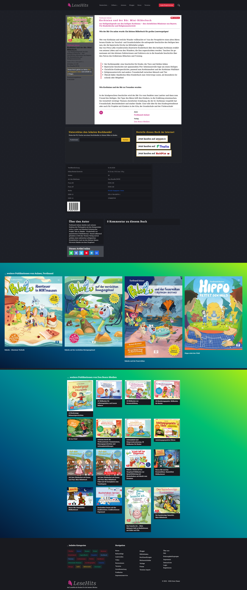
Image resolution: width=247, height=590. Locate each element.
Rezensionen (119, 563)
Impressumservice (121, 575)
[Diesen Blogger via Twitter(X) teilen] (81, 253)
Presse (142, 566)
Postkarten (119, 572)
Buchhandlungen (146, 557)
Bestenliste (103, 5)
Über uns (166, 551)
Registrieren (167, 568)
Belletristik (87, 567)
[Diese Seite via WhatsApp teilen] (71, 253)
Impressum (167, 559)
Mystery (103, 551)
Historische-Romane (74, 563)
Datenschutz (167, 562)
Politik (91, 559)
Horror (79, 551)
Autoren (123, 5)
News (139, 5)
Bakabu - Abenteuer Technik (15, 350)
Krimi (95, 551)
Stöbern (114, 5)
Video (117, 560)
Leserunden (119, 557)
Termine (147, 5)
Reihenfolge (119, 554)
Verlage (142, 563)
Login (165, 565)
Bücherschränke (145, 560)
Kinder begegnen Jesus (116, 190)
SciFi (78, 567)
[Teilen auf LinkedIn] (91, 253)
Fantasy (71, 559)
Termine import (145, 570)
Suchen (125, 140)
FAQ (164, 553)
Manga (70, 567)
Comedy (101, 563)
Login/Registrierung (166, 5)
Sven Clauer (176, 581)
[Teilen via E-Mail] (96, 253)
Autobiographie (90, 563)
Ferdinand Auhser (142, 115)
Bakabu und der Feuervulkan (135, 361)
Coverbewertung (120, 569)
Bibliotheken (144, 554)
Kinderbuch (72, 555)
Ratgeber (94, 555)
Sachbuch (176, 18)
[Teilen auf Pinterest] (86, 253)
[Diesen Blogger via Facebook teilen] (76, 253)
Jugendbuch (84, 555)
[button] (178, 5)
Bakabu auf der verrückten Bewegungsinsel (80, 350)
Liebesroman (81, 559)
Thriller (70, 551)
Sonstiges (98, 567)
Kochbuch (104, 555)
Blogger (131, 5)
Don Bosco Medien (142, 121)
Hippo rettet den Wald (192, 353)
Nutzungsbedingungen (171, 556)
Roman (87, 551)
